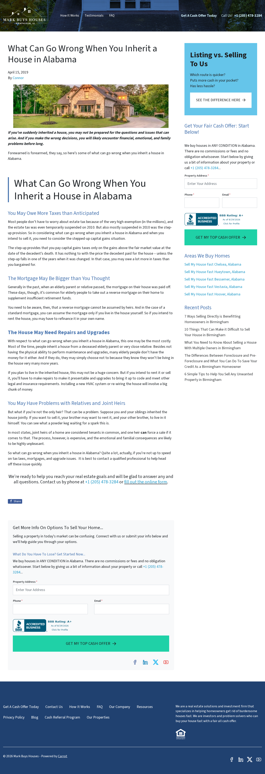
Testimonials (94, 15)
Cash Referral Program (62, 717)
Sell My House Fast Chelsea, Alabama (212, 264)
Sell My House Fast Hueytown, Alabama (214, 271)
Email (98, 601)
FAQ (111, 15)
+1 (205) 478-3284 (248, 15)
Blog (34, 717)
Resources (145, 706)
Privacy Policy (13, 717)
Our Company (119, 706)
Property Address (25, 582)
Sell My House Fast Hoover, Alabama (212, 294)
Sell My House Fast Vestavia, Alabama (213, 286)
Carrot (62, 756)
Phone (18, 601)
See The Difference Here (218, 100)
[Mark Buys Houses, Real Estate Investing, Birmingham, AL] (43, 625)
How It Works (69, 15)
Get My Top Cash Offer (88, 643)
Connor (18, 78)
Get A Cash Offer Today (199, 15)
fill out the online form (145, 482)
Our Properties (98, 717)
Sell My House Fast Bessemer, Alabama (214, 279)
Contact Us (54, 706)
